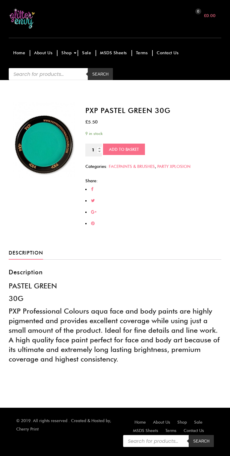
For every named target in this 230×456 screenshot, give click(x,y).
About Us (43, 52)
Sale (86, 52)
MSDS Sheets (113, 52)
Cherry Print (27, 429)
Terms (142, 52)
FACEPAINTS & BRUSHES (132, 166)
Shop (66, 52)
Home (19, 52)
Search (201, 441)
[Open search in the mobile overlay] (61, 74)
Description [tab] (26, 253)
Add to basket (124, 149)
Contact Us (167, 52)
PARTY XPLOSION (173, 166)
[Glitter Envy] (35, 18)
